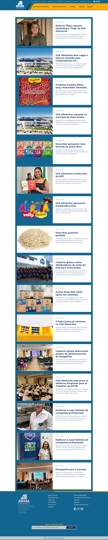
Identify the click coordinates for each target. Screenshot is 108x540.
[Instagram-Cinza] (78, 509)
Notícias (72, 6)
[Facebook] (94, 2)
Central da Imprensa (59, 6)
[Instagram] (96, 2)
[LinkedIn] (99, 2)
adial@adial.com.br (25, 509)
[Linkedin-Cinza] (82, 509)
